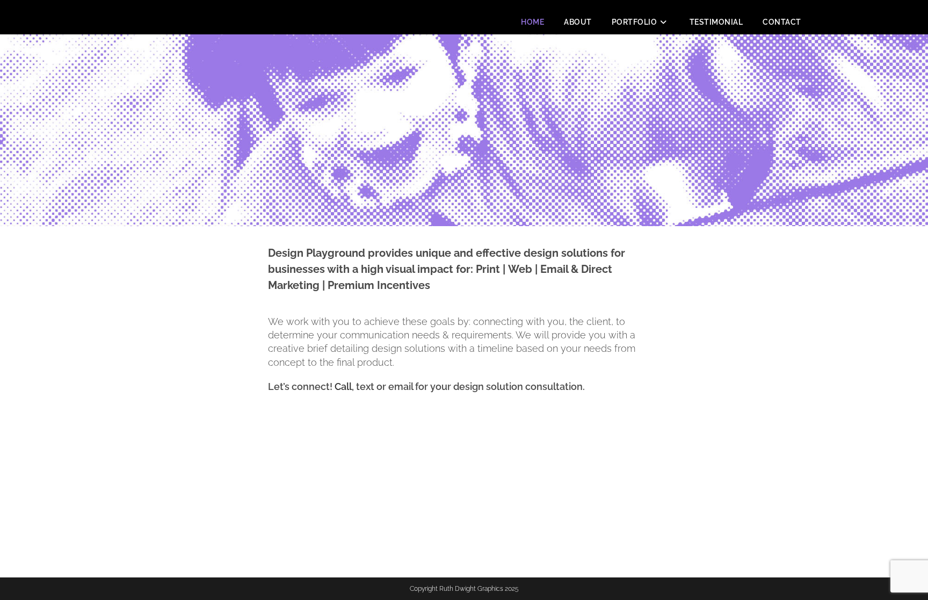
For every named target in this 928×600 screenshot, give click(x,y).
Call (343, 386)
